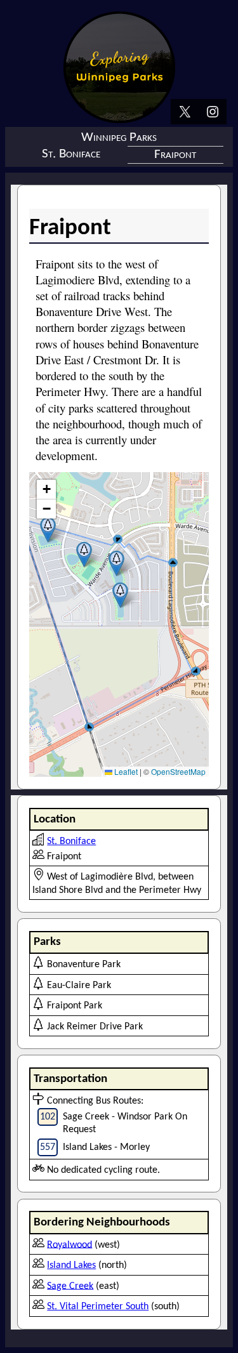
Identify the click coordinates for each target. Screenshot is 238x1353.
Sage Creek (70, 1286)
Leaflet (125, 771)
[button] (48, 530)
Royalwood (69, 1244)
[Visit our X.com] (185, 113)
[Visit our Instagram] (213, 113)
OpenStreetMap (178, 771)
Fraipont (175, 154)
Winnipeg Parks (119, 137)
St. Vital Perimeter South (98, 1307)
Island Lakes (71, 1265)
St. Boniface (71, 154)
